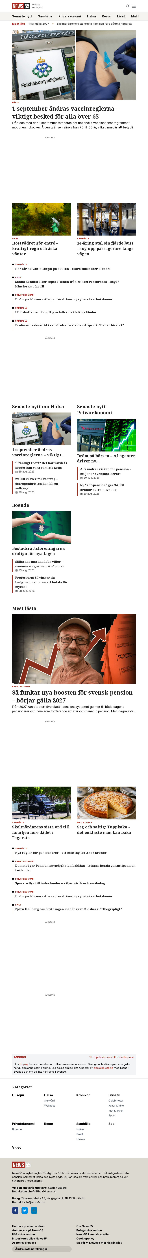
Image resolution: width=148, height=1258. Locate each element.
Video (16, 1147)
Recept (135, 23)
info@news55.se (34, 1202)
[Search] (127, 6)
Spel (111, 1124)
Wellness (49, 1105)
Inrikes (80, 1129)
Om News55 (84, 1226)
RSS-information (23, 1234)
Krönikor (83, 1095)
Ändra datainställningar (31, 1249)
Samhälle (45, 16)
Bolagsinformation (89, 1230)
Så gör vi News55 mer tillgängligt (99, 1242)
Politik (80, 1134)
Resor (106, 16)
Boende (17, 1129)
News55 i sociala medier (93, 1234)
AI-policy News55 (24, 1242)
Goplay (23, 1064)
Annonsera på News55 (27, 1230)
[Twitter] (24, 1210)
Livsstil (114, 1095)
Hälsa (91, 16)
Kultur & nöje (116, 1105)
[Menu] (133, 6)
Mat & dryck (115, 1110)
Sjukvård (49, 1100)
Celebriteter (115, 1100)
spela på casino (103, 1068)
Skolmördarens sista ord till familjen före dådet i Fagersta (85, 23)
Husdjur (18, 1095)
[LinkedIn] (34, 1210)
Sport (111, 1115)
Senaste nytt (22, 16)
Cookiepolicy (85, 1238)
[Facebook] (15, 1210)
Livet (121, 16)
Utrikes (80, 1139)
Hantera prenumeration (28, 1226)
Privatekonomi (69, 16)
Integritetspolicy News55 (29, 1238)
